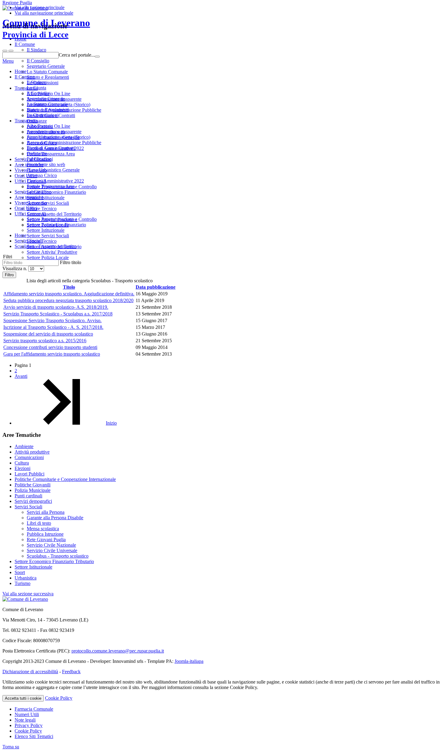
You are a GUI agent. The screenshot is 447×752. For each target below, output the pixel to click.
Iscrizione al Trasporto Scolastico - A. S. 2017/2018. (53, 327)
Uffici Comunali (30, 213)
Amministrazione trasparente (54, 131)
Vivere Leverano (31, 202)
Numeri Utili (27, 714)
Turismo (22, 583)
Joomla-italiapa (189, 661)
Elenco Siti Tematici (34, 736)
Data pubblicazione (155, 287)
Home (20, 71)
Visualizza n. (15, 268)
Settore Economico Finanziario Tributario (54, 561)
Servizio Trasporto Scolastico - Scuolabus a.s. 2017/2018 (58, 313)
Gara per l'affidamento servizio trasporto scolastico (51, 354)
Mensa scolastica (43, 528)
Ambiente (24, 446)
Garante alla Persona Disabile (55, 517)
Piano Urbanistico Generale (53, 169)
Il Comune (25, 76)
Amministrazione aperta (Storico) (58, 137)
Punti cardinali (28, 495)
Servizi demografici (33, 501)
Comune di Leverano (46, 28)
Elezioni (22, 468)
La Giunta (36, 87)
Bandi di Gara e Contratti (51, 148)
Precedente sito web (46, 164)
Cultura (22, 462)
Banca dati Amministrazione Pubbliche (64, 142)
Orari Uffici (26, 208)
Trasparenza (26, 120)
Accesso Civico (42, 175)
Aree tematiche (29, 197)
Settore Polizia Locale (48, 257)
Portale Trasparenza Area (51, 186)
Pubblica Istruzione (45, 534)
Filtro (9, 275)
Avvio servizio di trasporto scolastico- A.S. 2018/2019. (55, 307)
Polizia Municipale (32, 490)
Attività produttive (32, 451)
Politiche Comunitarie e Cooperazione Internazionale (65, 479)
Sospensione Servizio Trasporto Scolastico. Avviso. (52, 320)
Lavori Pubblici (29, 473)
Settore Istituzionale (45, 230)
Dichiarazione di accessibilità (30, 671)
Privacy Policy (29, 725)
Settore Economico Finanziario (56, 224)
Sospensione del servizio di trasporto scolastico (48, 333)
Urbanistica (25, 577)
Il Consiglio (38, 93)
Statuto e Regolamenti (48, 109)
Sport (20, 572)
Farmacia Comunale (34, 709)
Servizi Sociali (28, 506)
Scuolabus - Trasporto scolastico (57, 556)
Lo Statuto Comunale (47, 104)
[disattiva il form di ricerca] (11, 51)
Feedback (71, 671)
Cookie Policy (58, 698)
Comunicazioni (29, 457)
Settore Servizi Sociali (48, 235)
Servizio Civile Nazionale (51, 545)
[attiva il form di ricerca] (4, 51)
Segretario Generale (46, 98)
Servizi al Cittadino (33, 191)
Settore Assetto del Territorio (54, 246)
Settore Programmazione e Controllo (62, 219)
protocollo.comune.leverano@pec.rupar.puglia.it (117, 650)
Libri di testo (39, 523)
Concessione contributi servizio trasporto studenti (50, 347)
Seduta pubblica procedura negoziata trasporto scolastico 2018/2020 (68, 300)
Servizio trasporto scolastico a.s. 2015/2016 (44, 340)
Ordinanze (37, 153)
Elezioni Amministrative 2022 (55, 180)
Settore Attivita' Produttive (52, 252)
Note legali (25, 719)
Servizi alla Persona (45, 512)
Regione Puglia (17, 2)
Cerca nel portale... (77, 54)
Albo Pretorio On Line (48, 126)
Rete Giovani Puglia (46, 539)
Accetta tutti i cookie (23, 698)
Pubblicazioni (40, 159)
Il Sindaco (36, 82)
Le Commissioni (42, 115)
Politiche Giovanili (32, 484)
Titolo (69, 287)
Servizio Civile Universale (52, 550)
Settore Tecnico (42, 241)
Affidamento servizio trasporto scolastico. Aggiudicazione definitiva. (68, 293)
